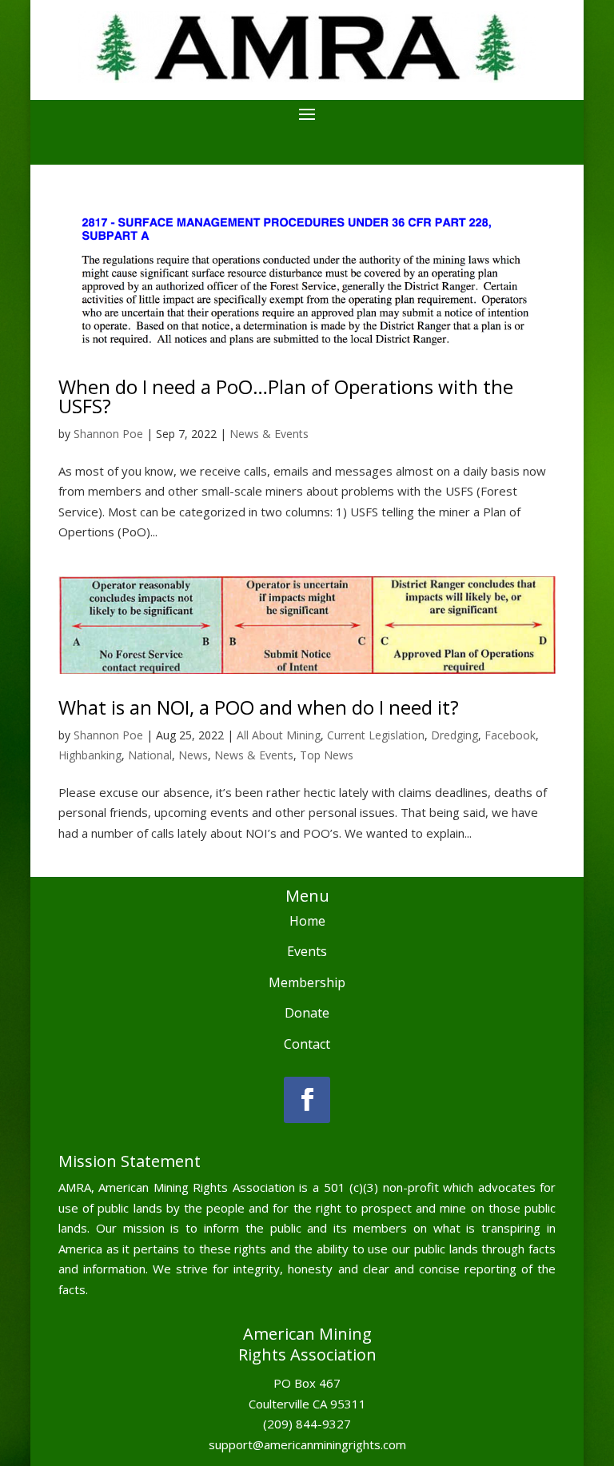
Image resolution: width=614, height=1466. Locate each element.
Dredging (454, 735)
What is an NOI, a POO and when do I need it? (258, 707)
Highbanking (90, 755)
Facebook (510, 735)
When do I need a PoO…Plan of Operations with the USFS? (285, 396)
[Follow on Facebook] (307, 1100)
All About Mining (279, 735)
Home (307, 921)
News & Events (269, 433)
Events (307, 951)
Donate (307, 1013)
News (193, 755)
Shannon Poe (108, 433)
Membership (307, 982)
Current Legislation (376, 735)
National (150, 755)
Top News (326, 755)
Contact (307, 1044)
